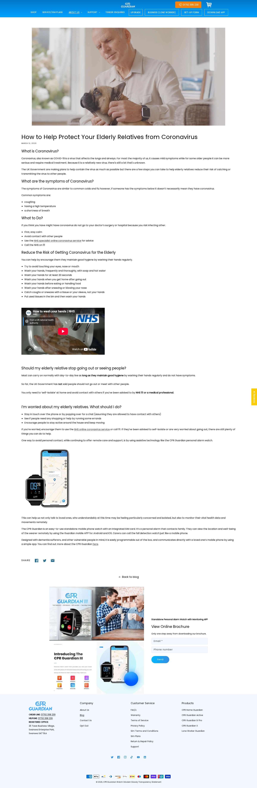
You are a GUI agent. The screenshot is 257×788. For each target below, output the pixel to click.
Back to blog (130, 577)
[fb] (36, 560)
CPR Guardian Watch (113, 782)
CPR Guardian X (190, 725)
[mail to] (52, 560)
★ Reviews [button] (254, 397)
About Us (84, 709)
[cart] (209, 4)
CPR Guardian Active (192, 715)
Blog (82, 715)
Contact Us (86, 720)
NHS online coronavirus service (92, 429)
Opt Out (84, 725)
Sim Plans (136, 736)
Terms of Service (139, 720)
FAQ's (133, 709)
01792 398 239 (190, 4)
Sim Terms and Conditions (144, 730)
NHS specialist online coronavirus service (57, 240)
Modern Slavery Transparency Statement (142, 782)
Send (160, 659)
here (95, 544)
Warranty (135, 715)
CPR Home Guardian (192, 709)
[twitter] (44, 560)
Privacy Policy (138, 725)
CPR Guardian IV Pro (192, 720)
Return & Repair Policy (142, 741)
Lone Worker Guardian (193, 730)
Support (135, 746)
